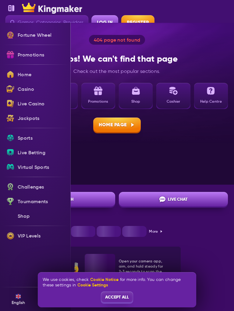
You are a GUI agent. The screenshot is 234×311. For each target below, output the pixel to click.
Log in (105, 22)
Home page (113, 124)
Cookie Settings (92, 284)
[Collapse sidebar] (11, 8)
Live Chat (178, 199)
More (153, 231)
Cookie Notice (104, 279)
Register (138, 22)
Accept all (117, 297)
